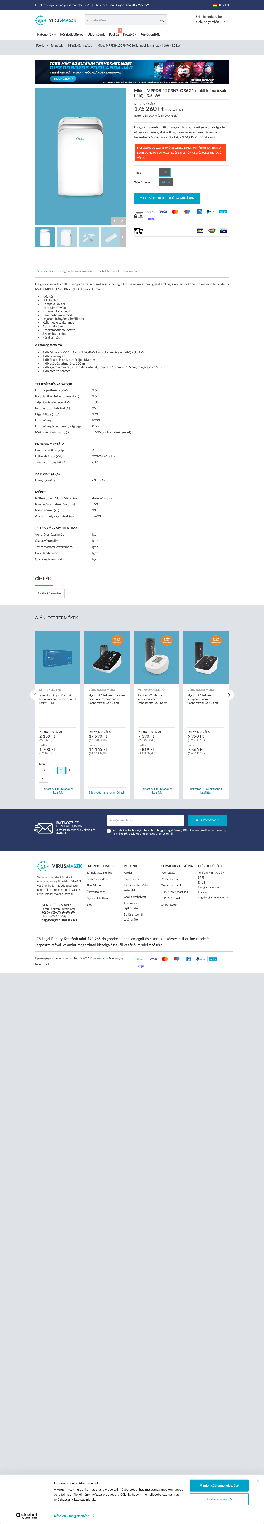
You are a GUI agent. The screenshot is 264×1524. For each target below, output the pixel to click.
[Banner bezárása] (257, 1481)
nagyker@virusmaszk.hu (59, 920)
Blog (89, 904)
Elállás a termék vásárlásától (133, 917)
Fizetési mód (95, 885)
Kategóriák (45, 34)
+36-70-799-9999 (58, 913)
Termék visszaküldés (99, 872)
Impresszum (131, 879)
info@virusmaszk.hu (210, 887)
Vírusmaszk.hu (99, 958)
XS (43, 770)
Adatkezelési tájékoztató (131, 906)
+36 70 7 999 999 (137, 5)
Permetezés (168, 872)
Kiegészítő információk (75, 271)
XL (43, 778)
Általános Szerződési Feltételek (136, 888)
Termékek (57, 45)
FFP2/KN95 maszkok (174, 892)
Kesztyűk (129, 34)
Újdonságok (96, 34)
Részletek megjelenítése (71, 1516)
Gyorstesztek (169, 904)
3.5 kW (165, 182)
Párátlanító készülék (49, 593)
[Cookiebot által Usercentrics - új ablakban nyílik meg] (27, 1516)
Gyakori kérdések (97, 898)
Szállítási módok (97, 879)
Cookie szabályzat (135, 896)
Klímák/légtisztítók (80, 45)
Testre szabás (217, 1499)
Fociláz (114, 34)
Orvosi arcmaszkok (173, 885)
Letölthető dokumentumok (118, 271)
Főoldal (40, 45)
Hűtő (164, 172)
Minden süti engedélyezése (219, 1485)
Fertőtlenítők (150, 34)
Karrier (128, 872)
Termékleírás (44, 271)
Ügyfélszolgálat (96, 892)
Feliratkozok (206, 821)
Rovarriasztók (169, 879)
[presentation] (35, 695)
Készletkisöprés (71, 34)
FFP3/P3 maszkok (172, 898)
